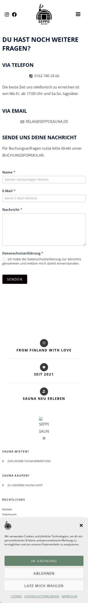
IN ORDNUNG (44, 561)
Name (8, 172)
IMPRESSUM (69, 596)
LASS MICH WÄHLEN (44, 585)
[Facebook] (14, 14)
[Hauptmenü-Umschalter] (78, 14)
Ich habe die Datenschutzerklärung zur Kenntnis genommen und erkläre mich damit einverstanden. (41, 261)
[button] (81, 525)
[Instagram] (7, 14)
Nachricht (12, 209)
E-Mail (8, 191)
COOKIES (16, 596)
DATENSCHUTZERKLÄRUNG (41, 596)
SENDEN (15, 279)
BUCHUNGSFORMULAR (23, 155)
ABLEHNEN (44, 573)
